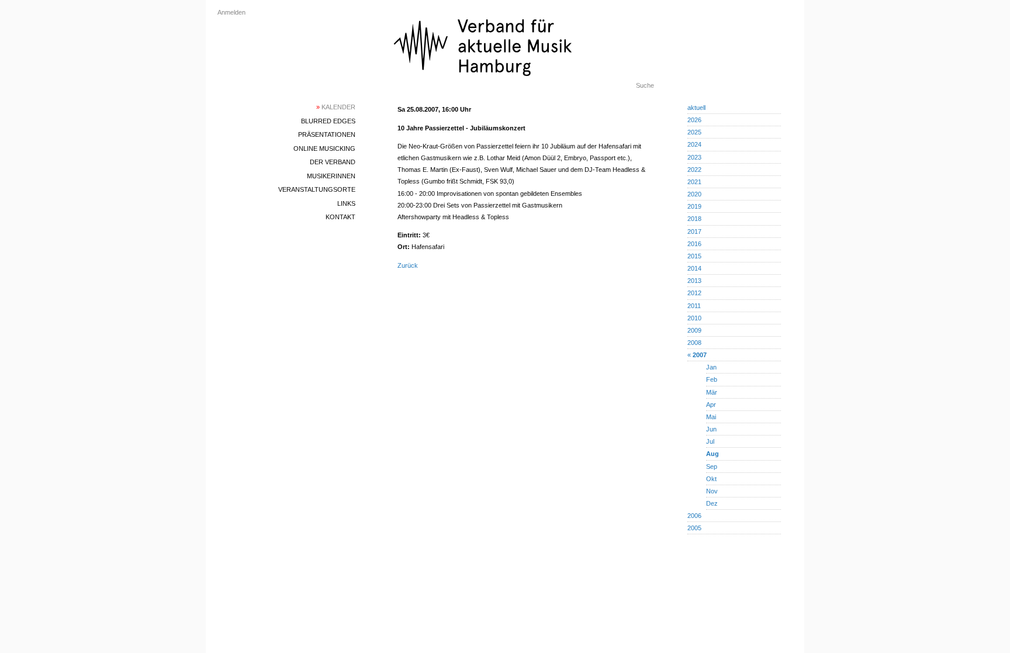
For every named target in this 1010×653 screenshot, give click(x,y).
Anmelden (231, 12)
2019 (694, 206)
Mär (711, 392)
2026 (694, 119)
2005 (694, 527)
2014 (694, 268)
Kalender (335, 106)
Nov (712, 491)
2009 (694, 330)
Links (346, 203)
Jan (711, 367)
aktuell (696, 107)
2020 (694, 194)
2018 (694, 218)
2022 (694, 169)
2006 (694, 515)
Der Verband (332, 161)
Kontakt (340, 216)
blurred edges (328, 121)
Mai (711, 416)
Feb (711, 379)
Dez (712, 503)
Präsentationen (326, 134)
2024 (694, 144)
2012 (694, 292)
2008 (694, 342)
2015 (694, 256)
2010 (694, 318)
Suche (645, 85)
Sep (711, 466)
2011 (694, 305)
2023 (694, 157)
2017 (694, 231)
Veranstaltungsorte (316, 189)
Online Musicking (324, 148)
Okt (711, 478)
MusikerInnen (331, 175)
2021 (694, 181)
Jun (711, 429)
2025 (694, 132)
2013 (694, 280)
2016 (694, 243)
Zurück (407, 265)
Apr (711, 404)
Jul (710, 441)
